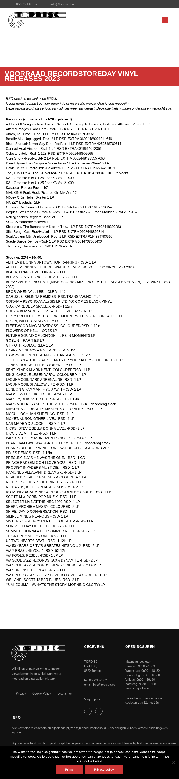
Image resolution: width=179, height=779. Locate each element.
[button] (165, 20)
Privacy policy (104, 769)
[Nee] (173, 762)
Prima (69, 769)
